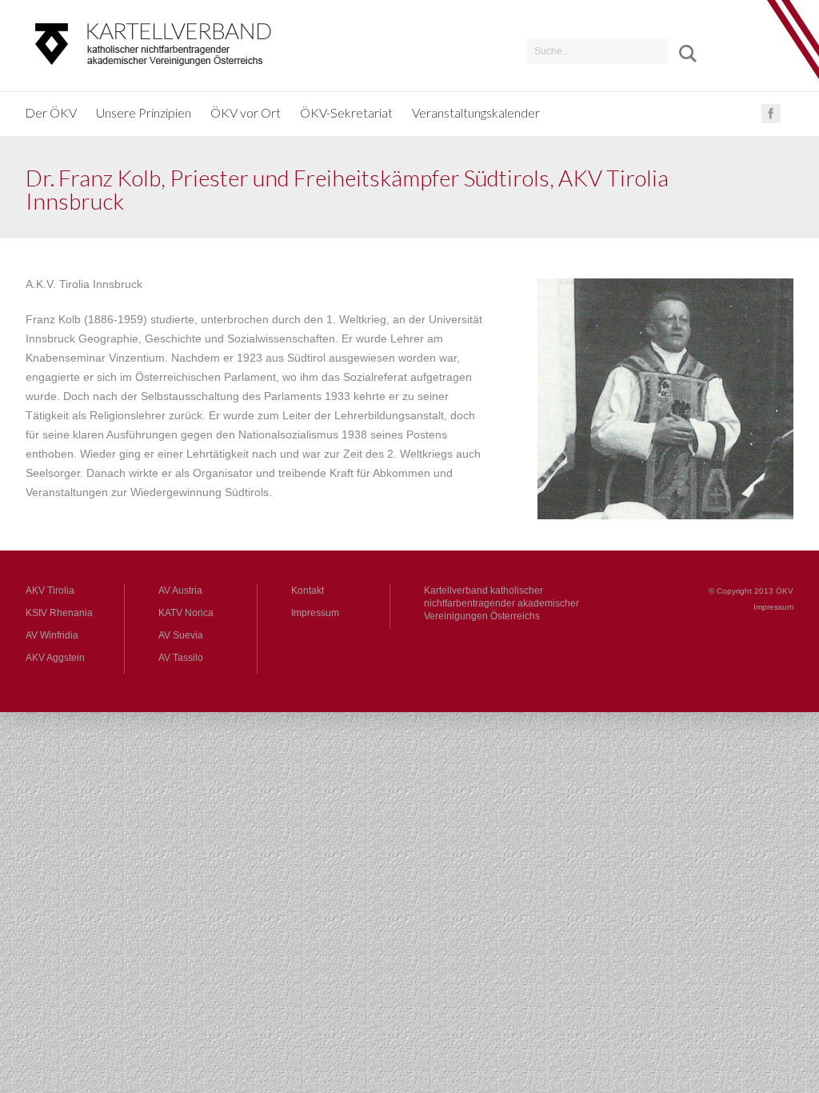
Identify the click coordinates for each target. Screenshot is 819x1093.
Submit (682, 53)
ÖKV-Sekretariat (346, 112)
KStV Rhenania (59, 613)
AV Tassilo (180, 657)
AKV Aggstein (55, 657)
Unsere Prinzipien (143, 112)
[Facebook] (771, 120)
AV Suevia (180, 635)
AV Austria (180, 590)
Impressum (315, 613)
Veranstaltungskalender (476, 112)
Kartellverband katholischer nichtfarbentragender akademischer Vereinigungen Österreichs (501, 603)
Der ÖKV (51, 112)
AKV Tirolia (50, 590)
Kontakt (307, 590)
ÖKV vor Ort (245, 112)
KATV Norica (186, 613)
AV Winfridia (52, 635)
